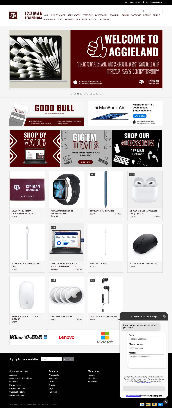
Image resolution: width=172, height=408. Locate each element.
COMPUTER (88, 15)
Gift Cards (104, 20)
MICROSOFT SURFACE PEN (102, 211)
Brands (92, 20)
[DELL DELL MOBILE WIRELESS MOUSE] (145, 242)
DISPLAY (147, 15)
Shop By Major (58, 15)
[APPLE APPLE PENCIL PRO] (105, 242)
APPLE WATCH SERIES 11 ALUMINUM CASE (62, 212)
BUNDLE (156, 15)
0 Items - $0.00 (134, 2)
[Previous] (15, 60)
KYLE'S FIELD (81, 20)
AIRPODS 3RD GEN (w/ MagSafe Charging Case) (143, 212)
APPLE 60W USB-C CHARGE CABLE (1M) (27, 265)
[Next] (157, 60)
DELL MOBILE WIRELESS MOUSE (144, 264)
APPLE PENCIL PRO (98, 264)
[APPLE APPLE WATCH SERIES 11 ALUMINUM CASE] (66, 189)
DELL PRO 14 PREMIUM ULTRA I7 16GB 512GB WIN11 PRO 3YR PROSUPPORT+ (65, 265)
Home (45, 15)
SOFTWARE (136, 15)
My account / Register (154, 2)
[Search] (143, 11)
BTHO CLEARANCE (66, 20)
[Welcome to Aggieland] (86, 59)
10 (100, 93)
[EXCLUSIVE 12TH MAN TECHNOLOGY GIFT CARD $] (27, 189)
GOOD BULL (115, 15)
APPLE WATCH (74, 15)
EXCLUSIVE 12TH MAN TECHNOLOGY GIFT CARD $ (23, 212)
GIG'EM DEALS (49, 20)
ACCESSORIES (101, 15)
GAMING (125, 15)
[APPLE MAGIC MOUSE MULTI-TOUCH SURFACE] (27, 295)
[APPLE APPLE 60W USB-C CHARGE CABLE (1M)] (27, 242)
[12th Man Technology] (25, 15)
